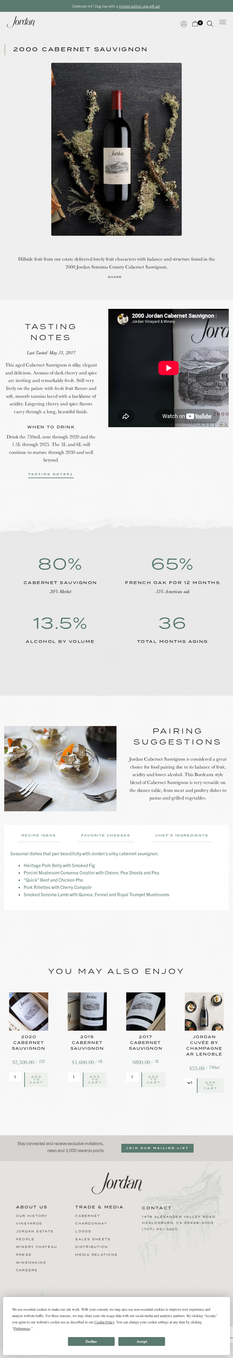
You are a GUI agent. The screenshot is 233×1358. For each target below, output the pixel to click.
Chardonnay (91, 1223)
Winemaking (31, 1263)
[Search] (210, 25)
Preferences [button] (22, 1328)
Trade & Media (99, 1207)
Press (24, 1255)
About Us (32, 1207)
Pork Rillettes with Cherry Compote (58, 887)
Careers (27, 1270)
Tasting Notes (49, 474)
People (25, 1239)
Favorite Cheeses (105, 835)
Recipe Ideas (39, 835)
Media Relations (96, 1255)
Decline (91, 1341)
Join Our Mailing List (157, 1148)
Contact (157, 1208)
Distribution (91, 1247)
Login (184, 23)
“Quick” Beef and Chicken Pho (53, 880)
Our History (32, 1216)
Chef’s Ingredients (181, 835)
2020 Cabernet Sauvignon (29, 1043)
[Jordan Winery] (117, 1182)
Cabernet (87, 1216)
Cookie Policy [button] (104, 1321)
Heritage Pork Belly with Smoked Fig (59, 865)
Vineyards (29, 1223)
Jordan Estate (35, 1231)
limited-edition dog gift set (139, 6)
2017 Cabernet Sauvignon (146, 1043)
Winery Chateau (36, 1247)
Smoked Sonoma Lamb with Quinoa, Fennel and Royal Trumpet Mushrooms (96, 894)
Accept (142, 1341)
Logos (83, 1231)
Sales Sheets (93, 1239)
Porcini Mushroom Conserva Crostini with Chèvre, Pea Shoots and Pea (91, 872)
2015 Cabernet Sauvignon (87, 1043)
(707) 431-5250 (160, 1229)
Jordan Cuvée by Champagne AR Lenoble (204, 1046)
